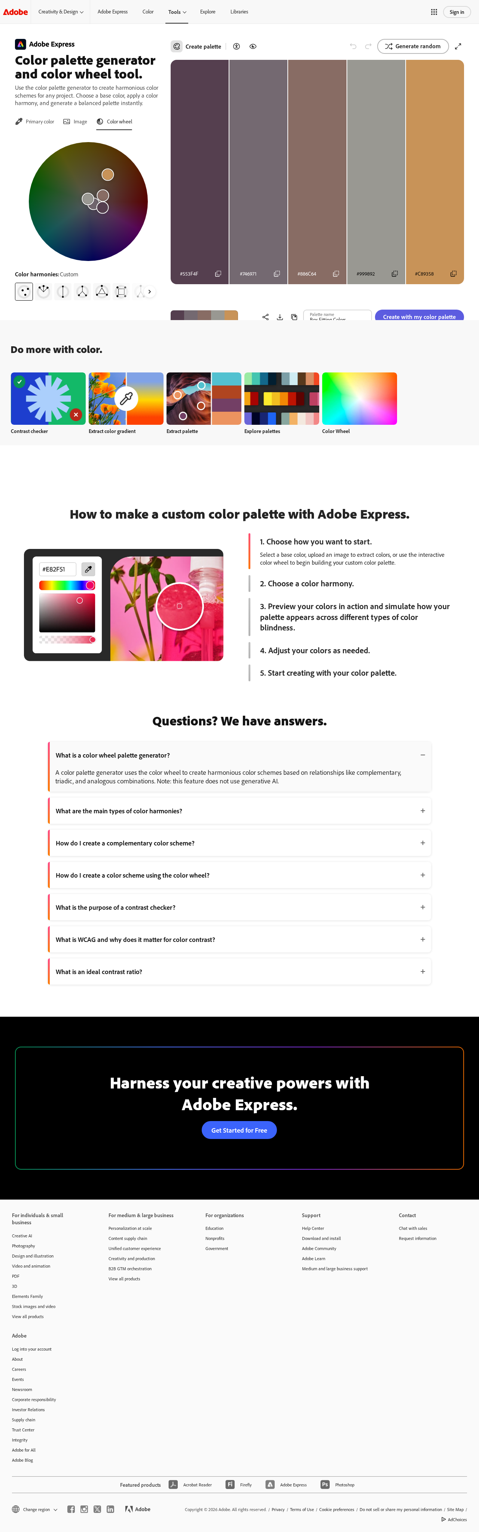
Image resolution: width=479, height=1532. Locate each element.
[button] (434, 12)
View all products (28, 1316)
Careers (19, 1369)
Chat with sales (413, 1228)
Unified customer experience (135, 1248)
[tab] (34, 121)
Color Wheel (336, 431)
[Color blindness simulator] (253, 46)
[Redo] (368, 46)
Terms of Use (302, 1509)
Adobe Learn (313, 1258)
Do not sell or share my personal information (401, 1509)
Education (214, 1228)
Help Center (313, 1228)
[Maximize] (458, 46)
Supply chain (23, 1419)
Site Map (455, 1509)
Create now (48, 398)
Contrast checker (29, 431)
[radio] (24, 292)
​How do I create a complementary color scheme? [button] (125, 843)
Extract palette (182, 431)
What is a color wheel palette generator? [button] (113, 755)
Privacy (278, 1509)
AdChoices (457, 1519)
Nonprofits (215, 1238)
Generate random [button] (418, 46)
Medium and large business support (335, 1268)
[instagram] (84, 1509)
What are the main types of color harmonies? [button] (119, 811)
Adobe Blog (22, 1460)
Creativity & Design (58, 11)
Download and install (321, 1238)
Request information (417, 1238)
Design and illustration (33, 1256)
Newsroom (22, 1389)
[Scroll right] (150, 292)
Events (18, 1379)
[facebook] (71, 1509)
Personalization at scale (130, 1228)
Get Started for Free (239, 1130)
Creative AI (22, 1235)
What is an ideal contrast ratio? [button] (99, 971)
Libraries (239, 11)
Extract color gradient (112, 431)
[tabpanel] (88, 218)
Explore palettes (262, 431)
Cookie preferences (336, 1509)
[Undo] (353, 46)
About (17, 1359)
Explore (208, 11)
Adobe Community (319, 1248)
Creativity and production (132, 1258)
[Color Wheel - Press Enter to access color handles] (88, 201)
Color (148, 11)
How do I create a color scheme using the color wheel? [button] (133, 875)
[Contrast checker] (236, 46)
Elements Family (27, 1296)
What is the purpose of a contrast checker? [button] (116, 907)
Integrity (20, 1440)
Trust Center (23, 1430)
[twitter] (97, 1509)
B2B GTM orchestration (130, 1268)
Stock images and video (33, 1306)
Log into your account (32, 1349)
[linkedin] (110, 1509)
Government (216, 1248)
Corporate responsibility (34, 1399)
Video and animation (31, 1266)
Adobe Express (113, 11)
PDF (15, 1276)
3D (14, 1286)
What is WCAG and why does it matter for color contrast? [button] (135, 939)
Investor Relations (28, 1409)
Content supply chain (128, 1238)
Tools (174, 12)
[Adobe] (15, 12)
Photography (23, 1246)
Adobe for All (24, 1450)
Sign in (457, 12)
